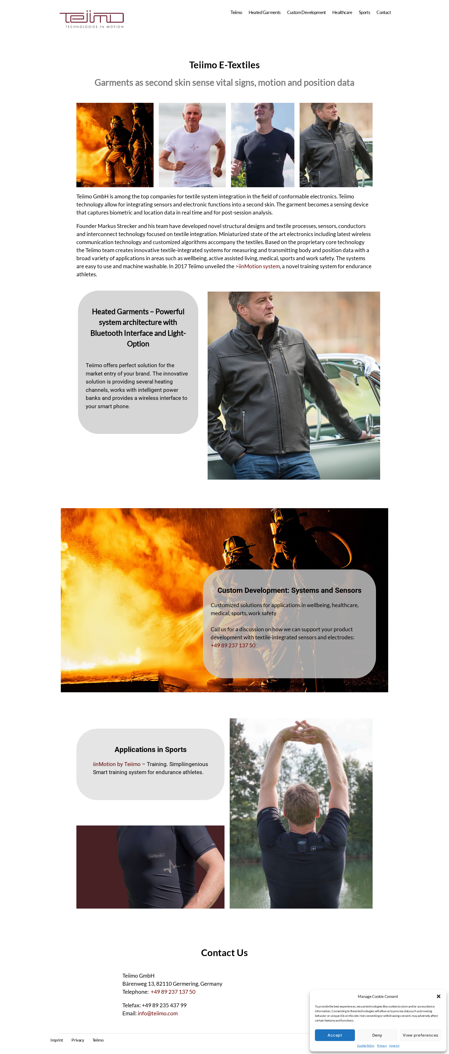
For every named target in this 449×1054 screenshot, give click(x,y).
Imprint (394, 1046)
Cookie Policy (366, 1046)
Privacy (382, 1046)
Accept (335, 1035)
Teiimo (236, 12)
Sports (364, 12)
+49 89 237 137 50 (233, 645)
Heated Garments (265, 12)
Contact (384, 12)
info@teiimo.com (158, 1013)
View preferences (420, 1035)
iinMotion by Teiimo (117, 764)
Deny (377, 1035)
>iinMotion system (257, 266)
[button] (438, 996)
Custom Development (306, 12)
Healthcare (342, 12)
